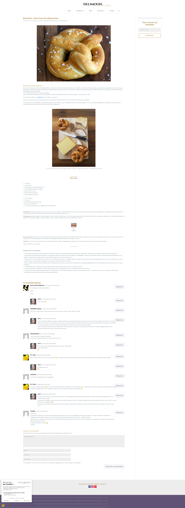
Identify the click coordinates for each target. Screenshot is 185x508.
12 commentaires (62, 20)
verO (39, 299)
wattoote (33, 374)
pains (35, 20)
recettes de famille (48, 20)
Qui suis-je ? (101, 10)
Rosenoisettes (34, 333)
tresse (39, 88)
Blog (90, 10)
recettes (40, 20)
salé (56, 20)
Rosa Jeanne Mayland (37, 285)
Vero (26, 20)
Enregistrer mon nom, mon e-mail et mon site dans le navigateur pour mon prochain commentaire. (53, 462)
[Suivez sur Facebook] (89, 486)
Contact (112, 10)
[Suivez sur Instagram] (92, 486)
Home (69, 10)
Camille (32, 411)
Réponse (119, 287)
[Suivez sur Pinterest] (95, 486)
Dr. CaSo (33, 355)
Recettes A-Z (80, 10)
